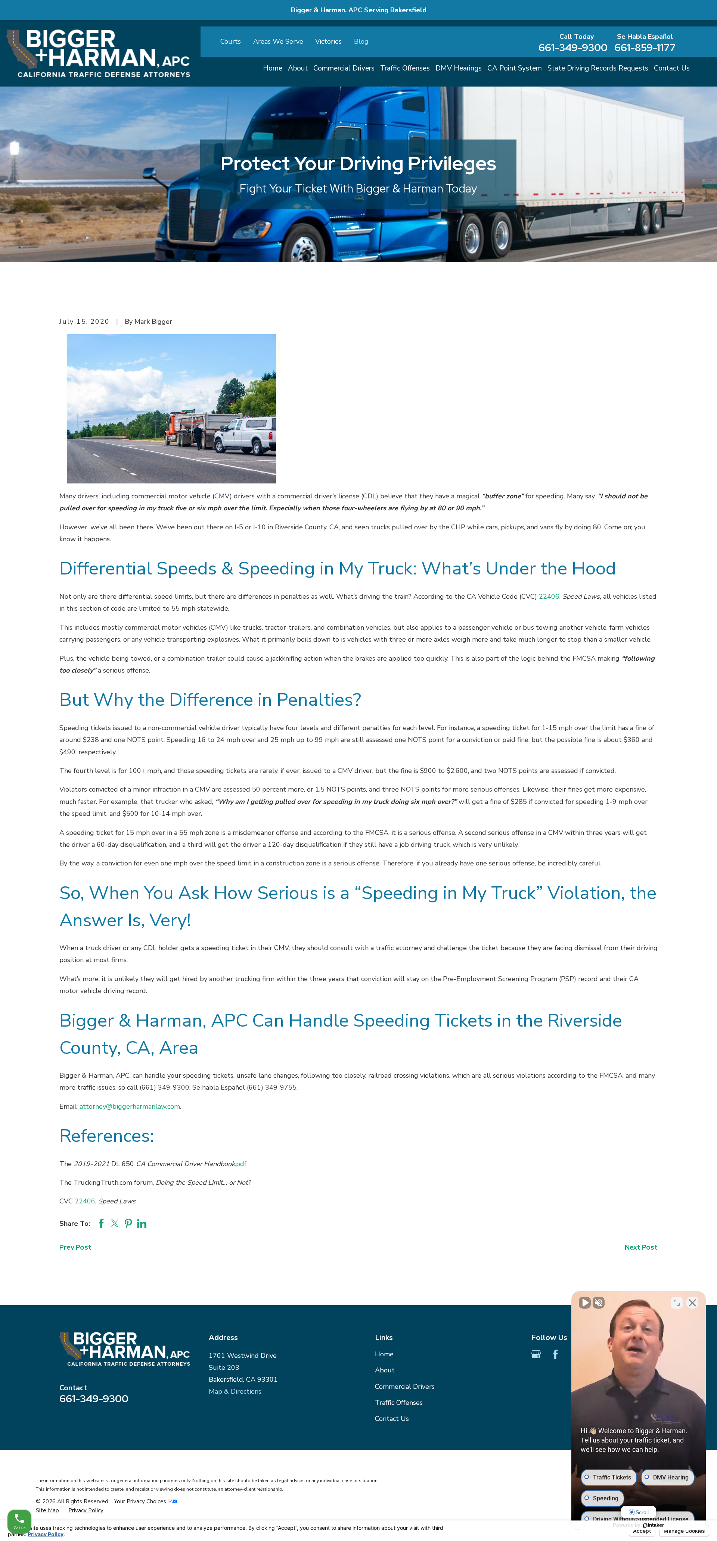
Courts (230, 41)
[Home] (98, 53)
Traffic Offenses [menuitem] (405, 68)
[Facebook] (555, 1354)
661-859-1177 (645, 48)
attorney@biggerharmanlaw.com (130, 1106)
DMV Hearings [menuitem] (458, 68)
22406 (549, 596)
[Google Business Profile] (536, 1354)
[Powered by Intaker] (653, 1525)
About (385, 1370)
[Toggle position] (677, 1303)
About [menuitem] (298, 68)
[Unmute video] (585, 1303)
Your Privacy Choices (141, 1501)
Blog (361, 41)
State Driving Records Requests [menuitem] (597, 68)
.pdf (240, 1163)
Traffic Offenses (399, 1402)
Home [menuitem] (272, 68)
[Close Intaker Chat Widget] (692, 1303)
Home (384, 1354)
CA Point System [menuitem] (514, 68)
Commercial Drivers (405, 1386)
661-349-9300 (573, 48)
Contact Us (392, 1418)
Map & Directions (235, 1391)
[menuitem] (47, 1511)
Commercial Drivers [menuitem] (344, 68)
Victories (328, 41)
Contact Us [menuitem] (672, 68)
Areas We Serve (278, 41)
